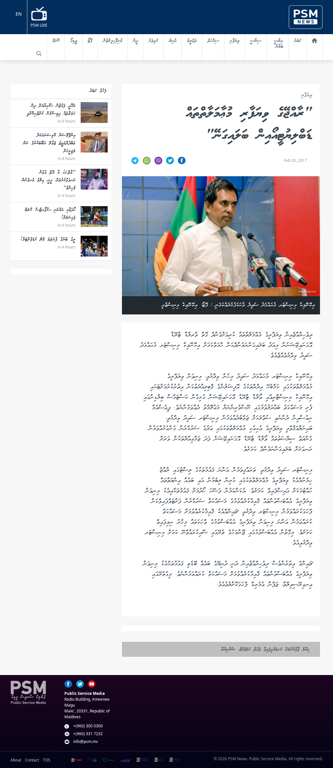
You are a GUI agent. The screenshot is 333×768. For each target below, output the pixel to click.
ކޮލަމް (56, 41)
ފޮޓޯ (90, 41)
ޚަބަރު (297, 41)
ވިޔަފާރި (234, 41)
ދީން (135, 41)
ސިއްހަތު (213, 41)
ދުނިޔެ (172, 41)
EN (19, 14)
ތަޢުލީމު (192, 41)
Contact (32, 760)
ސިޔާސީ (255, 41)
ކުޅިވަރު (153, 41)
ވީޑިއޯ (73, 41)
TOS (46, 760)
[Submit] (39, 53)
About (15, 760)
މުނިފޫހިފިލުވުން (112, 41)
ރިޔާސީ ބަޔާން (278, 44)
